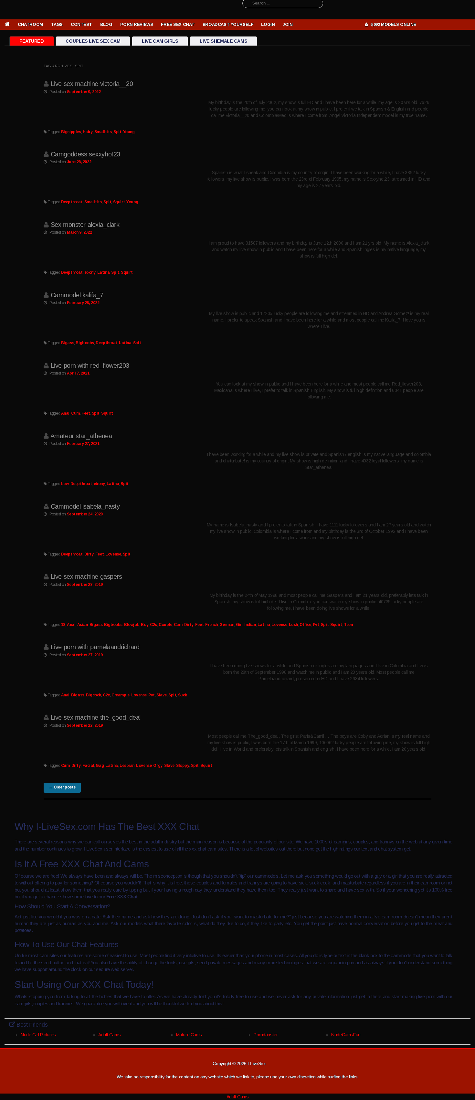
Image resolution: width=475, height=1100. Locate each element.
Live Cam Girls (160, 41)
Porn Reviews (136, 24)
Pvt (316, 624)
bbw (65, 483)
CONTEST (81, 24)
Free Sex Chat (178, 24)
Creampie (120, 695)
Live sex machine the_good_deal (96, 717)
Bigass (67, 343)
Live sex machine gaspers (86, 576)
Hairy (88, 132)
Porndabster (266, 1034)
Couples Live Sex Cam (93, 41)
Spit (117, 132)
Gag (100, 765)
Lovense (113, 554)
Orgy (157, 765)
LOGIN (268, 24)
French (211, 624)
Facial (88, 765)
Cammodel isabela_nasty (85, 506)
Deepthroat (72, 202)
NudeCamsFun (345, 1034)
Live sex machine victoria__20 (92, 83)
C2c (153, 624)
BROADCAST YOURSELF (228, 24)
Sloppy (182, 765)
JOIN (287, 24)
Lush (293, 624)
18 (63, 624)
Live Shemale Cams (223, 41)
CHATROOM (30, 24)
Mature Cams (189, 1034)
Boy (144, 624)
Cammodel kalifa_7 (77, 295)
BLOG (106, 24)
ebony (90, 272)
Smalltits (103, 132)
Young (129, 132)
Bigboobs (85, 343)
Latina (103, 272)
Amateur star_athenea (81, 435)
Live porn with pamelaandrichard (95, 646)
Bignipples (71, 132)
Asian (82, 624)
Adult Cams (109, 1034)
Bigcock (93, 695)
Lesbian (127, 765)
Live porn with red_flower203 (90, 365)
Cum (75, 413)
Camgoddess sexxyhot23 (85, 154)
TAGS (57, 24)
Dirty (89, 554)
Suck (182, 695)
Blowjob (131, 624)
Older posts (62, 787)
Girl (239, 624)
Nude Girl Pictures (38, 1034)
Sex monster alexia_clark (85, 224)
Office (305, 624)
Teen (348, 624)
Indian (250, 624)
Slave (161, 695)
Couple (165, 624)
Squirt (119, 202)
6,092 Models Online (392, 24)
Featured (31, 41)
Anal (65, 413)
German (226, 624)
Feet (85, 413)
